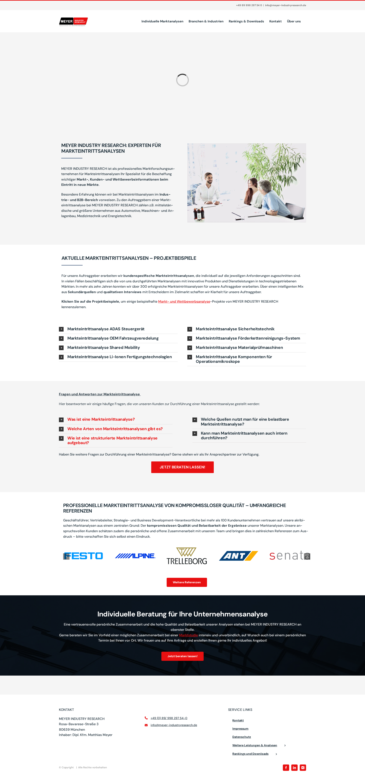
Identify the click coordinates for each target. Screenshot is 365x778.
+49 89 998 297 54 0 (249, 5)
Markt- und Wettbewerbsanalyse (184, 301)
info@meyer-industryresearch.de (285, 5)
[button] (118, 329)
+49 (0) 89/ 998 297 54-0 (169, 718)
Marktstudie (188, 635)
